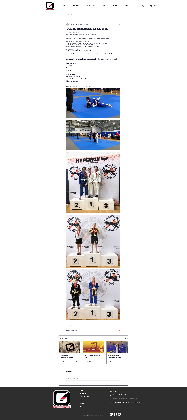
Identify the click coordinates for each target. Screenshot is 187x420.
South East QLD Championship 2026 (67, 356)
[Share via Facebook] (67, 325)
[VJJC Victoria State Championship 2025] (117, 347)
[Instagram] (111, 414)
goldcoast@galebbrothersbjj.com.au (125, 398)
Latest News (69, 14)
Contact (82, 403)
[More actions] (119, 24)
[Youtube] (119, 414)
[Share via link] (78, 325)
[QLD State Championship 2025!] (93, 347)
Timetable (83, 393)
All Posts (61, 14)
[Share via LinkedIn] (74, 325)
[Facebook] (115, 414)
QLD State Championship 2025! (93, 356)
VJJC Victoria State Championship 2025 (114, 356)
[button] (143, 6)
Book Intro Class (85, 397)
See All (126, 338)
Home (81, 390)
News (81, 400)
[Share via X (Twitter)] (70, 325)
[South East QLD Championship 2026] (69, 347)
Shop (81, 406)
